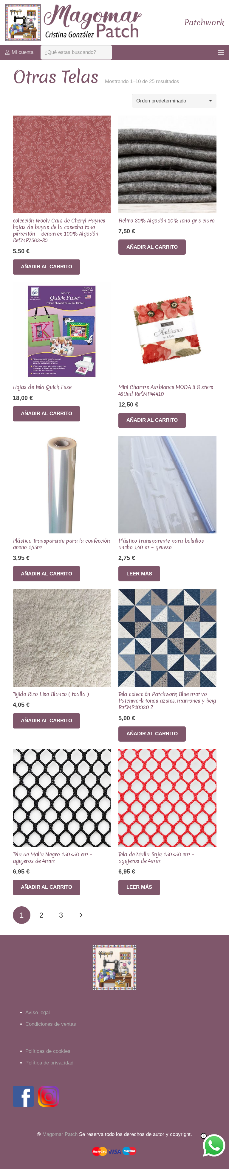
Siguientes (81, 915)
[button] (221, 52)
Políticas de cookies (47, 1051)
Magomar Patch (60, 1134)
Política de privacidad (49, 1063)
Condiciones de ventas (50, 1024)
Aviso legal (37, 1012)
